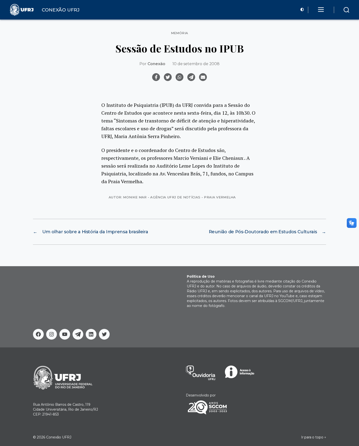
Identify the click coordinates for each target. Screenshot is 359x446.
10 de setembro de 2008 (195, 63)
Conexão (156, 63)
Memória (179, 33)
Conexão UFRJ (58, 437)
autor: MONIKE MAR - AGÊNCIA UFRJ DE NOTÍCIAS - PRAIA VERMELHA (172, 197)
